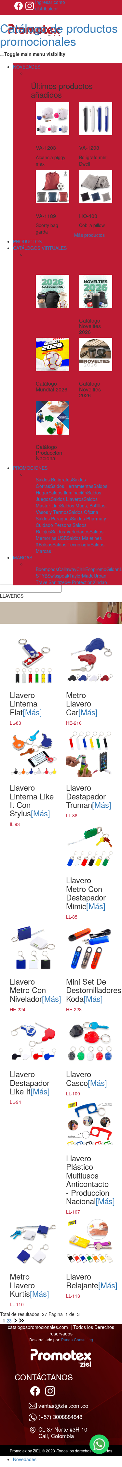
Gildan (113, 569)
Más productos (89, 235)
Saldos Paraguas (53, 518)
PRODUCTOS (27, 241)
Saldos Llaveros (67, 499)
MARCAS (22, 557)
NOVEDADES (26, 66)
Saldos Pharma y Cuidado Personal (71, 521)
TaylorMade (81, 575)
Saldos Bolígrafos (54, 479)
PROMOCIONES (30, 468)
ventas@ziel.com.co (63, 1405)
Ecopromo (95, 569)
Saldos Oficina (83, 512)
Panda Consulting (77, 1339)
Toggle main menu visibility (34, 54)
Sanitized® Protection (70, 582)
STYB (41, 575)
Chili (80, 569)
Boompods (47, 569)
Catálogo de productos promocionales (59, 34)
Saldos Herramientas (71, 486)
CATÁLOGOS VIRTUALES (40, 248)
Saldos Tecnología (71, 544)
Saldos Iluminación (67, 492)
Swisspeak (58, 575)
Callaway (67, 569)
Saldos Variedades (70, 531)
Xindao (100, 582)
